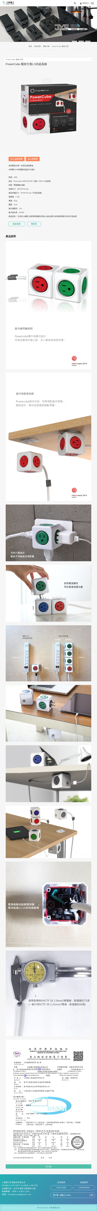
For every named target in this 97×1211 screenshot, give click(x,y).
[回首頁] (8, 3)
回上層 (48, 1166)
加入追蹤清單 (16, 159)
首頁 (30, 46)
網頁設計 (56, 1208)
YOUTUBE (61, 1188)
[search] (75, 3)
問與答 (34, 224)
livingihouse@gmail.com (19, 1194)
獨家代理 (46, 46)
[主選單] (92, 3)
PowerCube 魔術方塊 (60, 46)
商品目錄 (37, 46)
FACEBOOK (84, 1188)
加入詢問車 (33, 159)
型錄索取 (17, 224)
